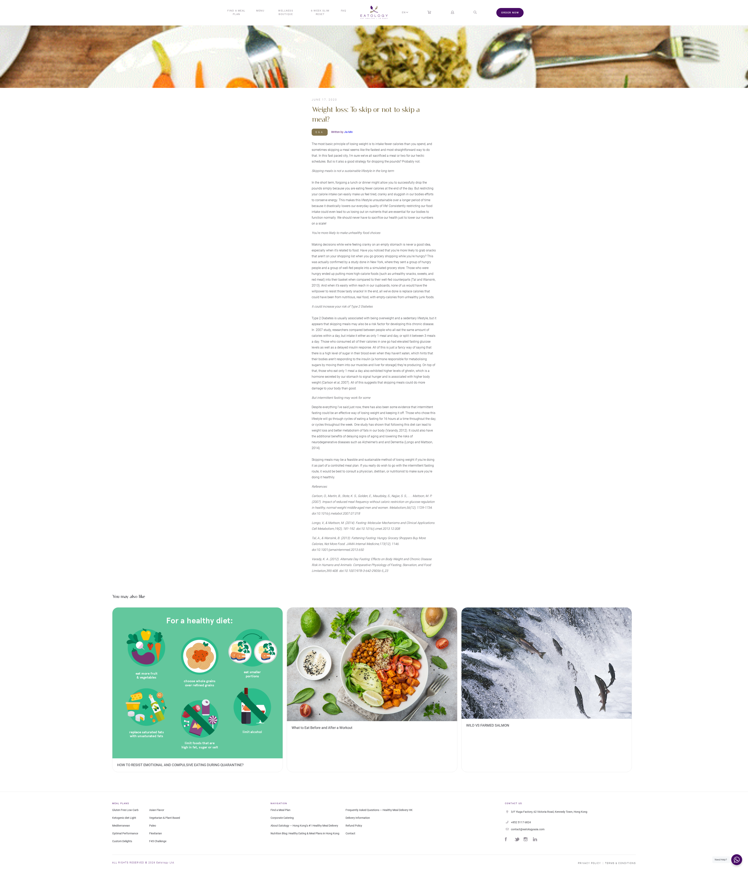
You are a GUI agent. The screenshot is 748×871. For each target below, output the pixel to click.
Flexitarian (155, 833)
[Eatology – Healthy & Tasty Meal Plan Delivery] (374, 12)
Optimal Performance (125, 833)
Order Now (510, 12)
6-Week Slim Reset (320, 12)
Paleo (152, 825)
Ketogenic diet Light (124, 817)
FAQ (343, 10)
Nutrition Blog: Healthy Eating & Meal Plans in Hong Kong (305, 833)
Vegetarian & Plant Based (164, 817)
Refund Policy (354, 825)
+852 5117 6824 (521, 822)
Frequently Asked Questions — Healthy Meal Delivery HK (379, 810)
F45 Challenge (157, 841)
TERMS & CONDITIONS (620, 863)
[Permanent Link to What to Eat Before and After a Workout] (372, 664)
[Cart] (429, 12)
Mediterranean (121, 825)
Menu (260, 10)
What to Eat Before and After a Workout (322, 728)
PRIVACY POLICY (589, 863)
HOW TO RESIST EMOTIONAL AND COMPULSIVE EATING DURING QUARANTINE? (180, 765)
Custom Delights (122, 841)
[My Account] (452, 12)
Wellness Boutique (285, 12)
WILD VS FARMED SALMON (487, 725)
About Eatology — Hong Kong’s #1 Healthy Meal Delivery (304, 825)
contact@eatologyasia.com (527, 829)
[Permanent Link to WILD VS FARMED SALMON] (546, 663)
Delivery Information (358, 817)
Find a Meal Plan (236, 12)
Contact (350, 833)
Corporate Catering (282, 817)
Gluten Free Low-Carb (125, 810)
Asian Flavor (156, 810)
